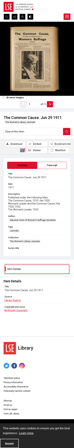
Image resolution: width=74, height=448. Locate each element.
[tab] (22, 165)
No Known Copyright (15, 310)
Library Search (12, 300)
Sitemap (8, 400)
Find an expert (10, 409)
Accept (9, 443)
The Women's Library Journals (25, 241)
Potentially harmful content (17, 391)
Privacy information (13, 382)
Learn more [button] (26, 433)
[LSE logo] (18, 7)
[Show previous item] (23, 104)
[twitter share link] (6, 366)
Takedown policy (12, 378)
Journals (14, 230)
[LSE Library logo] (18, 348)
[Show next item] (50, 104)
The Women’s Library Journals (20, 122)
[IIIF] (22, 150)
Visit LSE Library (11, 413)
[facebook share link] (14, 366)
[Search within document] (66, 131)
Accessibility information (16, 386)
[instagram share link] (22, 366)
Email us (8, 405)
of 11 (43, 104)
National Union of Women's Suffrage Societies (33, 220)
